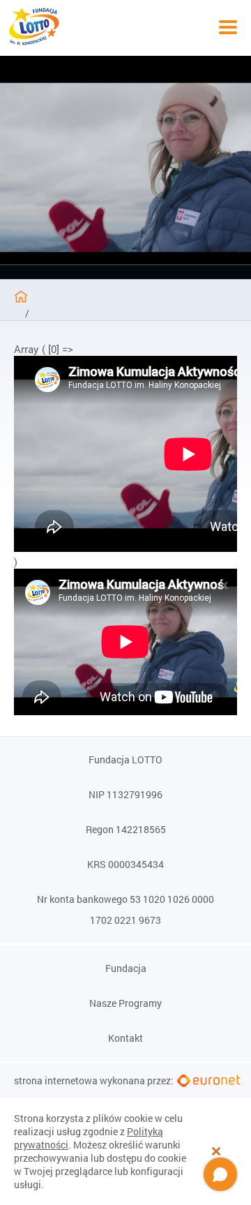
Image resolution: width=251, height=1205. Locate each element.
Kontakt (125, 1038)
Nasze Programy (125, 1003)
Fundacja (125, 968)
